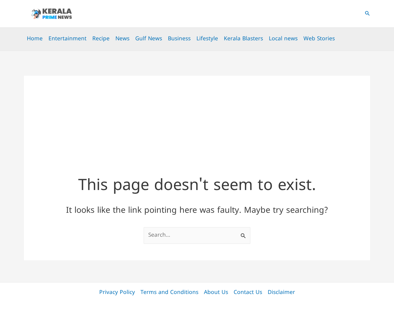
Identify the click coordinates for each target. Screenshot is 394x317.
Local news (283, 39)
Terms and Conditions (169, 292)
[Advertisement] (197, 116)
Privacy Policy (117, 292)
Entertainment (67, 39)
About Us (216, 292)
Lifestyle (207, 39)
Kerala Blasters (243, 39)
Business (179, 39)
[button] (367, 14)
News (122, 39)
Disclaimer (281, 292)
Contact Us (248, 292)
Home (35, 39)
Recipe (101, 39)
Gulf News (148, 39)
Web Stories (319, 39)
